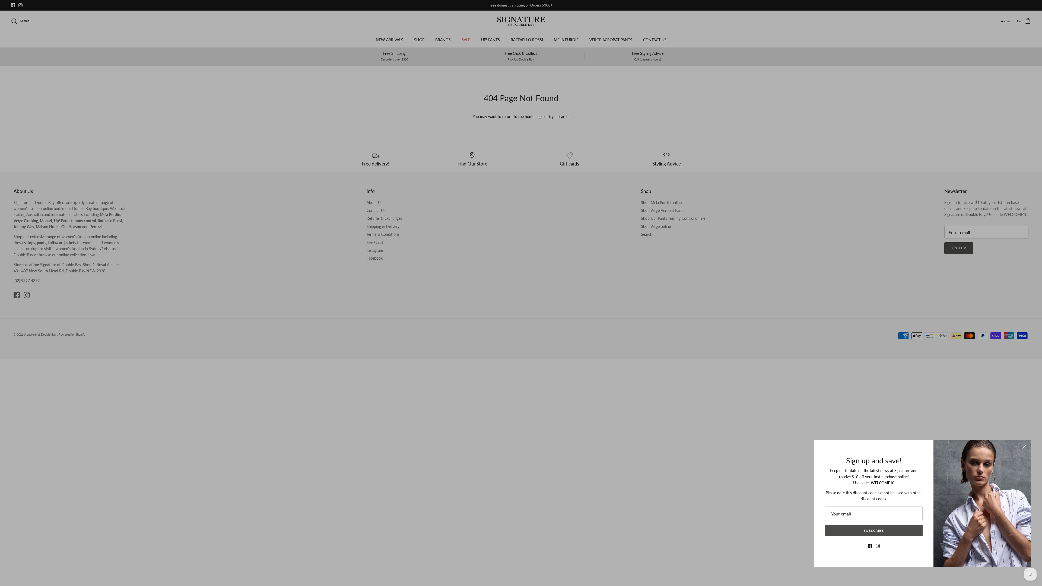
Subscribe (874, 530)
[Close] (1024, 447)
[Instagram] (878, 546)
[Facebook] (870, 546)
